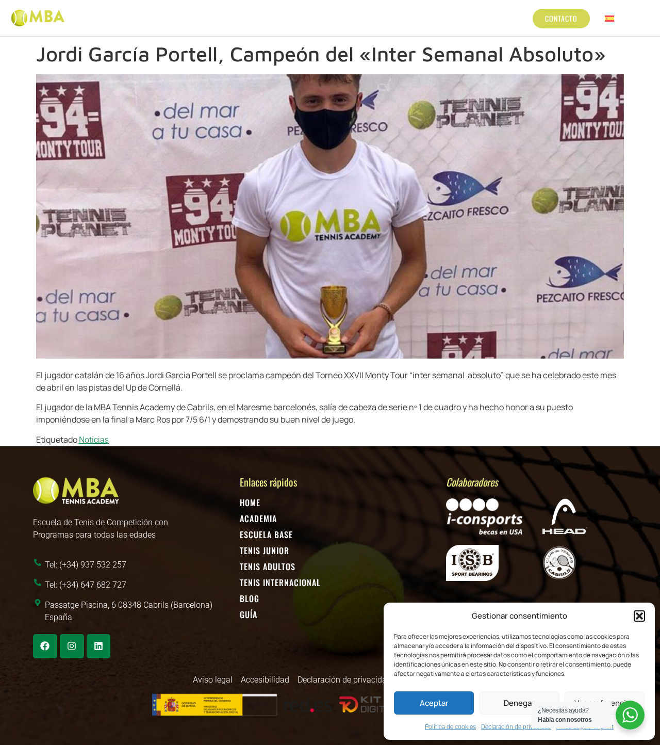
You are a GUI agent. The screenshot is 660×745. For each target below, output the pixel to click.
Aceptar (434, 703)
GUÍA (248, 614)
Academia (258, 518)
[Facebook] (45, 646)
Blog (473, 18)
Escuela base (191, 18)
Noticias (94, 440)
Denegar (519, 703)
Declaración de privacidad (516, 727)
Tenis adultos (325, 18)
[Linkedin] (99, 646)
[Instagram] (72, 646)
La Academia (130, 18)
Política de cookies (450, 727)
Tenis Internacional (414, 18)
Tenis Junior (251, 18)
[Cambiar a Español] (609, 18)
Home (250, 502)
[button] (639, 616)
